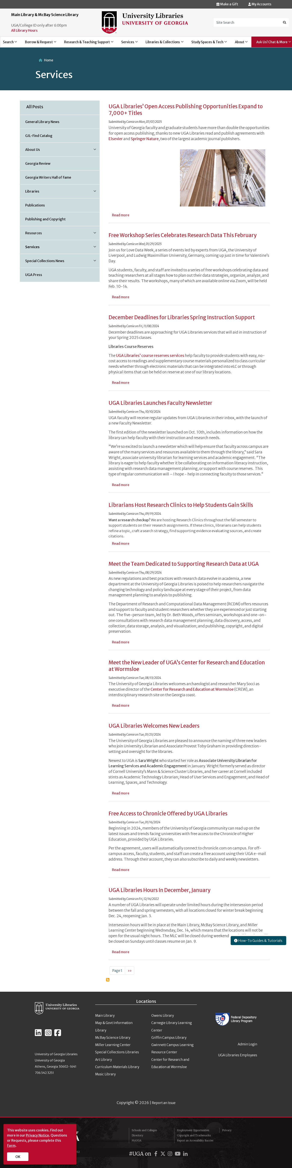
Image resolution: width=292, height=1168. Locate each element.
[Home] (144, 22)
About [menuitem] (237, 43)
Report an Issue (163, 1103)
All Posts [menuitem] (34, 106)
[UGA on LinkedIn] (185, 1153)
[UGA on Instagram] (170, 1153)
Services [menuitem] (125, 43)
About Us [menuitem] (30, 151)
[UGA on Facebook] (156, 1153)
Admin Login (247, 1044)
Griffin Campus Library (168, 1038)
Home (48, 60)
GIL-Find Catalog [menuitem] (38, 136)
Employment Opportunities (193, 1130)
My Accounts (261, 4)
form (11, 1145)
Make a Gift (229, 4)
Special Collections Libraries (117, 1052)
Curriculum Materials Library (117, 1067)
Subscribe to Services (107, 979)
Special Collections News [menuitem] (42, 262)
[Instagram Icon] (48, 1034)
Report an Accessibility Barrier (195, 1140)
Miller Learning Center (113, 1045)
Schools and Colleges (144, 1130)
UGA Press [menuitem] (33, 275)
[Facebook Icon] (57, 1034)
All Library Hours (24, 30)
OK (17, 1157)
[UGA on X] (163, 1153)
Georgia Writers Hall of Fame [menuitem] (48, 177)
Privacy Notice (37, 1135)
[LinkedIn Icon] (38, 1034)
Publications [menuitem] (35, 205)
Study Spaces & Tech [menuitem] (205, 43)
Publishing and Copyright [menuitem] (45, 219)
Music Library (105, 1074)
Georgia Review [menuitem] (37, 163)
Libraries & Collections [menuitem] (160, 43)
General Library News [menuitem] (42, 122)
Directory (137, 1135)
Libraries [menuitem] (29, 192)
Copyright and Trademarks (194, 1135)
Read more (120, 215)
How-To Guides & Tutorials (259, 940)
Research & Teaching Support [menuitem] (84, 43)
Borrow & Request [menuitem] (36, 43)
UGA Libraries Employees (237, 1055)
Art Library (103, 1060)
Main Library (105, 1016)
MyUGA (136, 1140)
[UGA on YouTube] (178, 1153)
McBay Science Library (112, 1038)
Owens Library (162, 1016)
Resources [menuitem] (31, 234)
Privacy (227, 1130)
